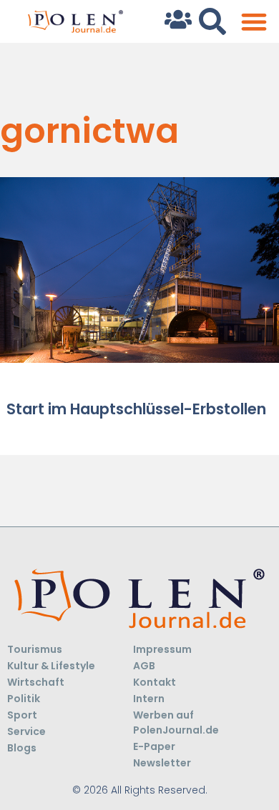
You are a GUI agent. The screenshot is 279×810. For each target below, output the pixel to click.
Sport (22, 715)
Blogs (21, 748)
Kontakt (154, 682)
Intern (149, 698)
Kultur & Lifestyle (51, 666)
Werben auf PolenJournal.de (176, 722)
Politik (23, 698)
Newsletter (162, 763)
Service (26, 731)
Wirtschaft (35, 682)
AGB (144, 666)
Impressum (162, 649)
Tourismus (34, 649)
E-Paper (154, 746)
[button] (253, 21)
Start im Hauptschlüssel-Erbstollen (136, 409)
